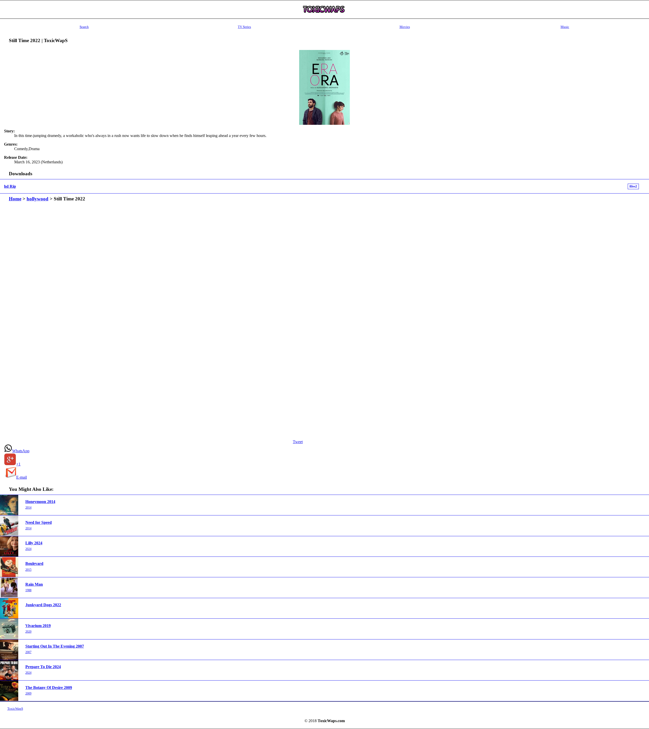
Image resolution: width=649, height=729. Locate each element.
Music (565, 27)
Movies (405, 27)
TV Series (244, 27)
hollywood (37, 198)
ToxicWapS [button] (15, 708)
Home (15, 198)
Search (84, 27)
